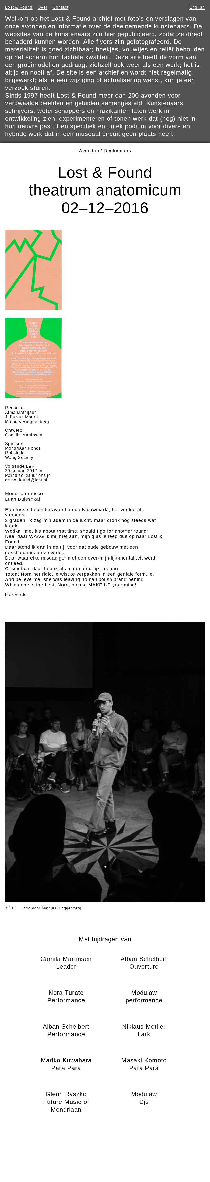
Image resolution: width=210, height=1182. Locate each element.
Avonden (89, 150)
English (197, 7)
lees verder (16, 594)
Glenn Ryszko (66, 1102)
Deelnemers (117, 150)
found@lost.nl (33, 480)
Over (42, 7)
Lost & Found (19, 7)
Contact (60, 7)
